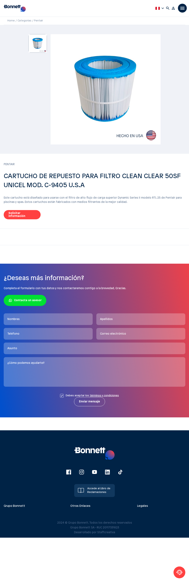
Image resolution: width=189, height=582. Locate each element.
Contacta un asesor (28, 300)
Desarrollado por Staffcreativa (94, 532)
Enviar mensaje (89, 401)
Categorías (24, 20)
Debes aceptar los (92, 395)
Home (11, 20)
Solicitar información (16, 215)
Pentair (38, 20)
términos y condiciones (104, 395)
